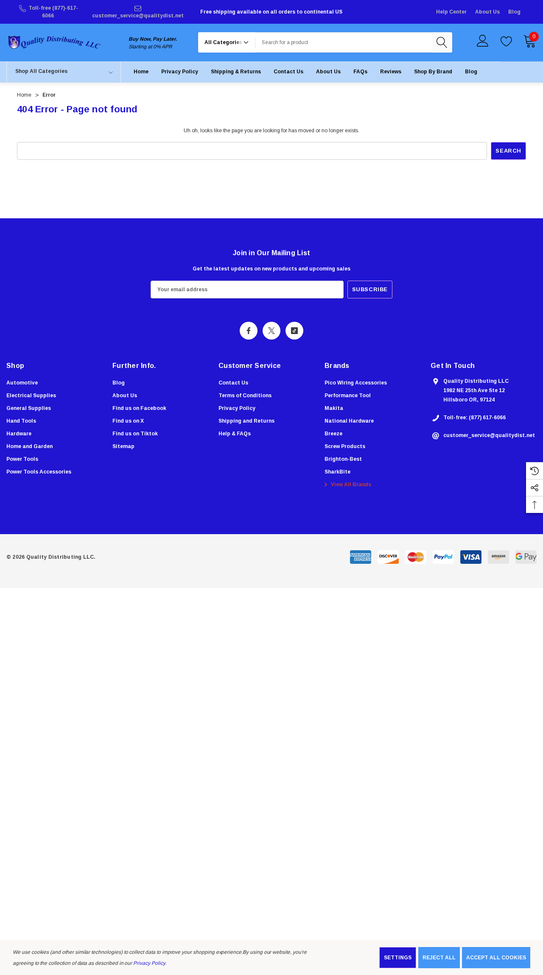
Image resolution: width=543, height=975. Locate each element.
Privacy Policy (149, 963)
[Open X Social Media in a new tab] (271, 331)
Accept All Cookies (496, 958)
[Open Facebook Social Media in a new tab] (249, 331)
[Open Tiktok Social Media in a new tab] (294, 331)
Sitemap (123, 446)
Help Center (451, 12)
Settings (397, 958)
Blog (514, 12)
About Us (487, 12)
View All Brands (350, 485)
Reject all (439, 958)
